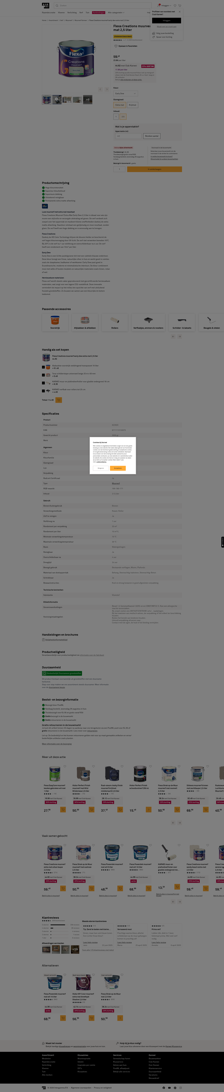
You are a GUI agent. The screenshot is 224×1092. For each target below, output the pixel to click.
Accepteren (118, 468)
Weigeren (101, 468)
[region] (112, 455)
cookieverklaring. (101, 462)
